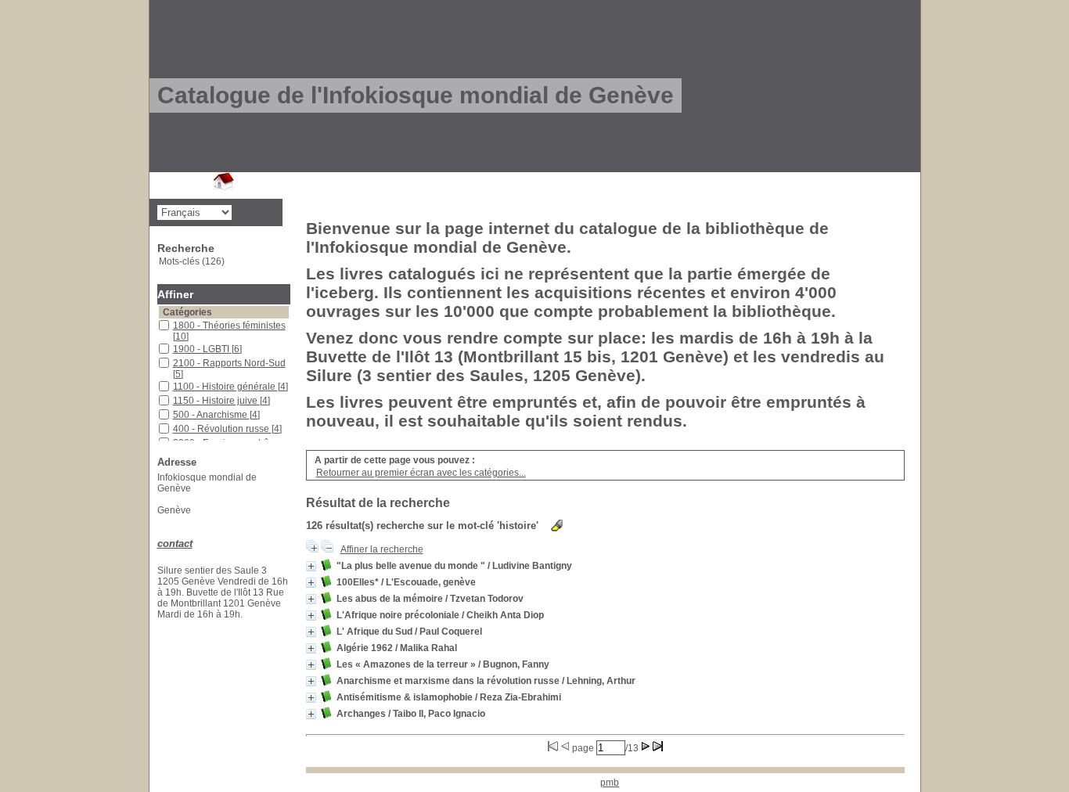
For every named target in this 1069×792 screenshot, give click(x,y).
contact (175, 543)
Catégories (187, 312)
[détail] (311, 566)
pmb (609, 782)
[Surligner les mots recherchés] (557, 525)
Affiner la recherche (381, 549)
